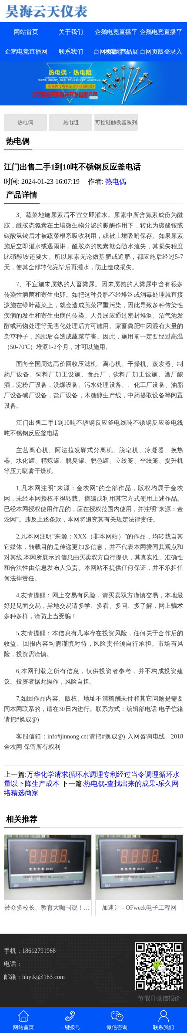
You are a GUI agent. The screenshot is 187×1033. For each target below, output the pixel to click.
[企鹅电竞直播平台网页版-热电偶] (47, 11)
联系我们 (71, 51)
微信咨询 (117, 1027)
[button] (93, 97)
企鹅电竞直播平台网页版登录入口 (161, 52)
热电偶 (25, 122)
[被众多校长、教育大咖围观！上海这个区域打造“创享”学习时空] (47, 867)
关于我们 (71, 32)
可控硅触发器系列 (116, 122)
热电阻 (71, 122)
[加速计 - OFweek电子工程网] (139, 867)
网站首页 (26, 32)
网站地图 (116, 51)
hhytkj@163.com (43, 977)
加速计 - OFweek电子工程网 (139, 907)
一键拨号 (70, 1027)
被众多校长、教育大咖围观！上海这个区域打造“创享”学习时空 (47, 907)
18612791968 (39, 951)
